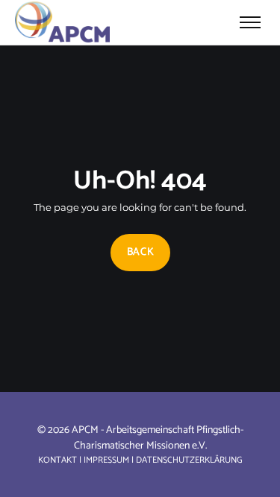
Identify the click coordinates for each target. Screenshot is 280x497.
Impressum (106, 460)
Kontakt (57, 460)
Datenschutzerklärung (189, 460)
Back (140, 252)
